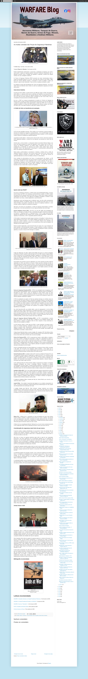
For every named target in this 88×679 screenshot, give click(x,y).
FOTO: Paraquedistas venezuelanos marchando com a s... (66, 503)
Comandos (24, 615)
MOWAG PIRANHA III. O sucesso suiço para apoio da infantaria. (68, 283)
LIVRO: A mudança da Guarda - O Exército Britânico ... (65, 528)
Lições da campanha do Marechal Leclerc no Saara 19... (65, 496)
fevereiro (61, 433)
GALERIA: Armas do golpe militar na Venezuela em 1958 (66, 523)
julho (60, 425)
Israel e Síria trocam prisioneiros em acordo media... (66, 479)
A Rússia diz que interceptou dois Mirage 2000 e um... (65, 488)
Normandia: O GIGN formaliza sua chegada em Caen (65, 565)
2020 (59, 586)
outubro (60, 420)
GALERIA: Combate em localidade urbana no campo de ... (65, 558)
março (60, 432)
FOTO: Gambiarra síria (68, 257)
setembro (61, 422)
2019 (59, 588)
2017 (59, 591)
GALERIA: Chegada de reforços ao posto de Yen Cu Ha (65, 567)
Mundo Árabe (41, 615)
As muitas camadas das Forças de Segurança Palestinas (65, 549)
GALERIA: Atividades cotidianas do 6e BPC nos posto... (66, 575)
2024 (59, 411)
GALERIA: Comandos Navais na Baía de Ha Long (69, 320)
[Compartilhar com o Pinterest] (35, 614)
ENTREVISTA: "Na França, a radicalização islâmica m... (64, 447)
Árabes (21, 615)
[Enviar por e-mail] (30, 614)
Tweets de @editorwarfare (62, 355)
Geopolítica (37, 615)
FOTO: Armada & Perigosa (64, 525)
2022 (59, 414)
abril (60, 430)
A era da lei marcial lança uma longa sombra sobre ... (66, 562)
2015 (59, 594)
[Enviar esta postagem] (27, 613)
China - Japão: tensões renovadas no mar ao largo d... (66, 554)
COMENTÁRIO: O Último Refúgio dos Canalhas (68, 302)
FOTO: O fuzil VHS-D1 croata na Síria (66, 497)
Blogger (49, 663)
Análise (18, 615)
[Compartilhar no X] (32, 614)
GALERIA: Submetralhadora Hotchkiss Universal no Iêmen (66, 474)
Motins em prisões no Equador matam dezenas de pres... (66, 470)
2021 (59, 416)
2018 (59, 589)
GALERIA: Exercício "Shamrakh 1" (21, 604)
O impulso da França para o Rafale (65, 560)
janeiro (60, 584)
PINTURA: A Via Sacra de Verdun (65, 472)
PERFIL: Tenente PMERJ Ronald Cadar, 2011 (68, 241)
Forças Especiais (29, 615)
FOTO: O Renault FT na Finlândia (65, 439)
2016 (59, 593)
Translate (66, 338)
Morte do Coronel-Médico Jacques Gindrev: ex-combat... (65, 485)
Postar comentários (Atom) (22, 655)
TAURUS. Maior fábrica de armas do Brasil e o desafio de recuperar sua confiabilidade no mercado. (69, 293)
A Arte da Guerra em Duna (19, 609)
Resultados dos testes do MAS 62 (65, 580)
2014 (59, 596)
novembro (61, 419)
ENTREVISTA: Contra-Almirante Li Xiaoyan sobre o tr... (65, 546)
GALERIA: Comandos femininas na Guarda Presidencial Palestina (27, 598)
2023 (59, 412)
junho (60, 427)
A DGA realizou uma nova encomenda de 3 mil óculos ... (66, 491)
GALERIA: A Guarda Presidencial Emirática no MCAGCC (25, 601)
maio (60, 428)
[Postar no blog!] (31, 614)
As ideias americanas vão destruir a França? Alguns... (65, 536)
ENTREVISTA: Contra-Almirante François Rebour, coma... (65, 449)
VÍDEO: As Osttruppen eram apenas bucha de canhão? (65, 518)
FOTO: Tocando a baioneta (69, 248)
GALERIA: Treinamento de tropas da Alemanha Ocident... (66, 436)
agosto (60, 423)
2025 (59, 409)
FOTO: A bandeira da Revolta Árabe (21, 606)
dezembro (61, 417)
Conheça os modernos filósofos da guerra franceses (65, 510)
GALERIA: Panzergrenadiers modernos (67, 264)
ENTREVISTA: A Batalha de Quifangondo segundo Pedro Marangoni (69, 311)
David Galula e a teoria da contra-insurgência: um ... (65, 521)
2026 (59, 408)
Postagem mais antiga (48, 653)
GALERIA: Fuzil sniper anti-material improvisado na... (65, 570)
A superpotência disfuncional (67, 273)
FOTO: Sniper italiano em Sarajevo (65, 480)
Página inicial (33, 653)
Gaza (34, 615)
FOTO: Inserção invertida (63, 476)
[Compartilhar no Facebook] (33, 614)
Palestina (45, 615)
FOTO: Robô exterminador (64, 437)
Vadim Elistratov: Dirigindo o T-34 (65, 555)
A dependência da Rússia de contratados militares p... (64, 551)
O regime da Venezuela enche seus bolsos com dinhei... (65, 467)
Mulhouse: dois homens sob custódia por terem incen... (66, 454)
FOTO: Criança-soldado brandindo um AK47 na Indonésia (66, 460)
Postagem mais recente (18, 653)
